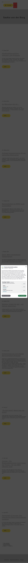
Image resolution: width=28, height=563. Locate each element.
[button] (22, 283)
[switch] (23, 284)
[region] (14, 287)
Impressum (6, 268)
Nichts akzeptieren (6, 295)
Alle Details (5, 291)
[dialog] (14, 281)
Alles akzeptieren (22, 295)
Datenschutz (11, 268)
